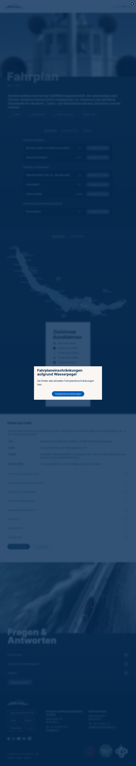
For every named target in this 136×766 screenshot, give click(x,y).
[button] (132, 3)
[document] (68, 383)
